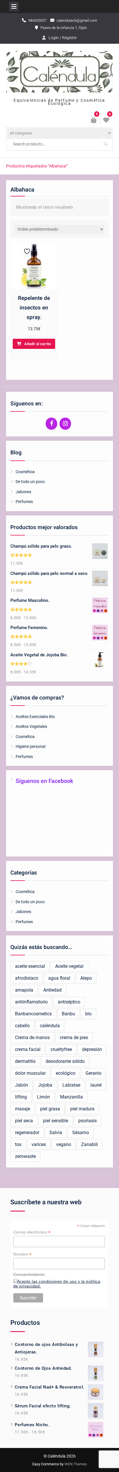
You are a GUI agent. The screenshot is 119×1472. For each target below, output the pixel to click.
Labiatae (71, 1085)
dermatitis (25, 1061)
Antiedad (52, 990)
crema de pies (74, 1037)
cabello (22, 1025)
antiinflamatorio (31, 1002)
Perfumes (24, 501)
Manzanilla (71, 1097)
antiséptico (69, 1002)
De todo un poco (30, 481)
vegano (63, 1144)
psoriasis (87, 1120)
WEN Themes (75, 1464)
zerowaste (25, 1156)
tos (18, 1144)
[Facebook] (51, 424)
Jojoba (45, 1085)
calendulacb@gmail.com (77, 20)
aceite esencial (30, 966)
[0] (106, 121)
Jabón (21, 1085)
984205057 (37, 20)
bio (88, 1013)
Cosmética (25, 471)
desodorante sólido (65, 1061)
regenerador (27, 1132)
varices (38, 1144)
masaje (22, 1109)
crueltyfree (61, 1049)
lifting (21, 1097)
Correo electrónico (32, 1232)
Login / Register (63, 37)
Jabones (23, 491)
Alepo (86, 978)
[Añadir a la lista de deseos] (25, 251)
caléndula (50, 1025)
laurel (96, 1085)
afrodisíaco (26, 978)
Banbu (68, 1013)
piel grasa (50, 1109)
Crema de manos (32, 1037)
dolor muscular (30, 1073)
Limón (43, 1097)
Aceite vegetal (69, 966)
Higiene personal (30, 746)
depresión (92, 1049)
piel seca (24, 1120)
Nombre (22, 1254)
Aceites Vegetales (31, 726)
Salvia (55, 1132)
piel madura (82, 1109)
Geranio (93, 1073)
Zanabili (89, 1144)
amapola (24, 990)
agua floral (59, 978)
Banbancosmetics (33, 1013)
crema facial (27, 1049)
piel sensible (55, 1120)
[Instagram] (65, 424)
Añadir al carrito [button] (37, 344)
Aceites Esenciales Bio (35, 716)
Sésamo (80, 1132)
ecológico (65, 1073)
